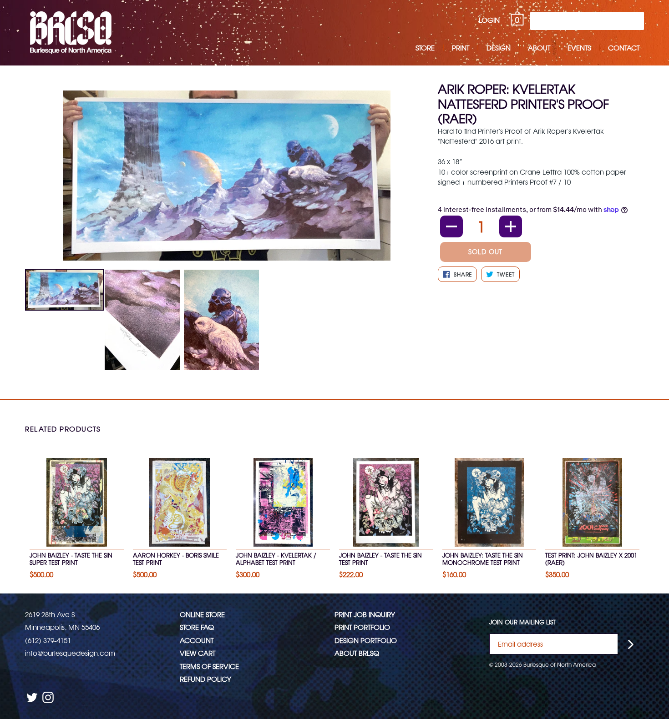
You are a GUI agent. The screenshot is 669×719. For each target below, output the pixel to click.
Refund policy (205, 679)
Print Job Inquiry (364, 614)
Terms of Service (209, 666)
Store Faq (197, 627)
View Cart (197, 653)
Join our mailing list (522, 622)
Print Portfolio (362, 627)
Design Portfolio (365, 640)
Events (579, 47)
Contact (623, 47)
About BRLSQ (356, 653)
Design (499, 47)
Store (425, 47)
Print (460, 47)
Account (196, 640)
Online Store (202, 614)
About (539, 47)
